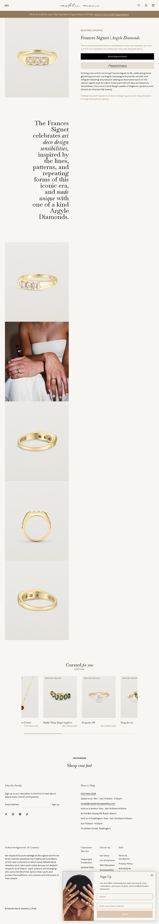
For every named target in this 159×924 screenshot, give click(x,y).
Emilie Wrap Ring (57, 722)
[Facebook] (6, 814)
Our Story (104, 855)
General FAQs (87, 867)
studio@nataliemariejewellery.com (98, 803)
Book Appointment (117, 56)
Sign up (55, 804)
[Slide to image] (42, 733)
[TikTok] (27, 814)
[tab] (79, 669)
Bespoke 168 (88, 722)
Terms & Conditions (124, 857)
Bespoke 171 (127, 722)
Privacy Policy (126, 863)
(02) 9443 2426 (88, 793)
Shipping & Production (86, 861)
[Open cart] (153, 5)
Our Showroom (107, 860)
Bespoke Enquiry (118, 65)
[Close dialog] (152, 875)
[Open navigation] (7, 5)
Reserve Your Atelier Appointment (112, 14)
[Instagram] (13, 814)
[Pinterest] (20, 814)
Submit (124, 914)
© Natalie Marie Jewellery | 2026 (20, 908)
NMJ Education (107, 865)
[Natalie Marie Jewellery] (79, 5)
